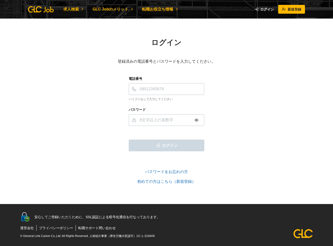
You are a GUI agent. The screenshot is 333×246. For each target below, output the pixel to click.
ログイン (267, 9)
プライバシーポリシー (56, 228)
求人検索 (71, 9)
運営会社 (27, 228)
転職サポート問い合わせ (97, 228)
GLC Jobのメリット (110, 9)
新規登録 (294, 9)
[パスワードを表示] (196, 120)
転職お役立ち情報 (157, 9)
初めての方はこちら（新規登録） (166, 181)
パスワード (137, 110)
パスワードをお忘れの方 (166, 172)
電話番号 (135, 79)
